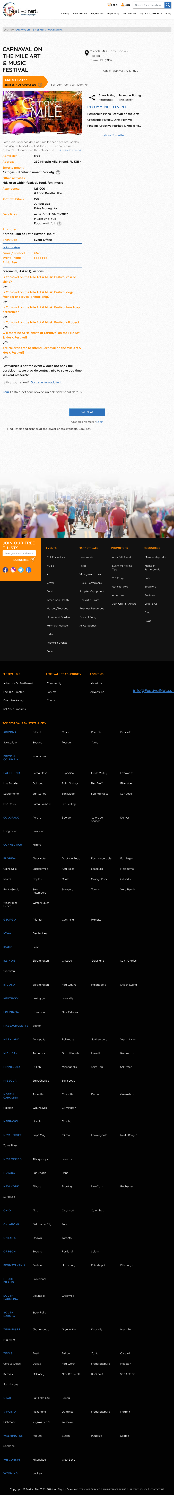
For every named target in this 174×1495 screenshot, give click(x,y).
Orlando (125, 879)
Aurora (37, 817)
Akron (36, 1210)
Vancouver (39, 756)
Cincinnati (68, 1210)
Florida (9, 858)
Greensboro (127, 1094)
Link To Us (151, 603)
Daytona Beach (71, 858)
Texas (8, 1353)
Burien (66, 1435)
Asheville (38, 1094)
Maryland (11, 1039)
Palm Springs (70, 783)
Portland (67, 1251)
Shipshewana (128, 984)
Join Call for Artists (124, 603)
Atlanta (37, 919)
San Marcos (10, 1384)
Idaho (8, 947)
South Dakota (9, 1314)
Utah (7, 1398)
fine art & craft (89, 600)
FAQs (148, 620)
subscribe (21, 560)
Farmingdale (99, 1135)
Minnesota (11, 1067)
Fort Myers (127, 858)
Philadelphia (99, 1265)
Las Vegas (39, 1172)
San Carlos (39, 793)
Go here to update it (46, 382)
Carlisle (37, 1265)
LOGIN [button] (114, 5)
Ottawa (37, 1238)
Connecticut (13, 844)
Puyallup (96, 1435)
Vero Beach (127, 889)
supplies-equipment (92, 591)
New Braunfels (71, 1374)
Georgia (9, 919)
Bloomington (41, 960)
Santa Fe (67, 1159)
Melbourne (127, 868)
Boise (36, 947)
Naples (37, 879)
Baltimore (68, 1039)
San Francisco (100, 793)
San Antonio (127, 1374)
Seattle (124, 1435)
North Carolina (10, 1095)
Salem (95, 1251)
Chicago (67, 960)
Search (51, 651)
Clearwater (40, 858)
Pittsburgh (126, 1265)
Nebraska (11, 1121)
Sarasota (67, 889)
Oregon (9, 1251)
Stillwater (126, 1067)
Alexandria (39, 1411)
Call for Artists (56, 557)
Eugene (37, 1251)
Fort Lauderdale (101, 858)
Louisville (67, 998)
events (65, 13)
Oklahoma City (42, 1224)
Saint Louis (68, 1080)
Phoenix (96, 732)
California (12, 773)
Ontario (9, 1238)
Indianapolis (98, 984)
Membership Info (155, 557)
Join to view (11, 247)
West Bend (68, 1459)
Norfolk (125, 1411)
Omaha (66, 1121)
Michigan (10, 1053)
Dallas (37, 1363)
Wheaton (9, 971)
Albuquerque (41, 1159)
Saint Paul (97, 1067)
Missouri (10, 1080)
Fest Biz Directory (14, 691)
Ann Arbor (39, 1053)
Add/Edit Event (121, 557)
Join (6, 392)
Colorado (11, 817)
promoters (97, 13)
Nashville (9, 1339)
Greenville (68, 1295)
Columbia (39, 1295)
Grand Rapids (70, 1053)
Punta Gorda (11, 889)
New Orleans (70, 1012)
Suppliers (150, 586)
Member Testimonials (152, 567)
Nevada (9, 1172)
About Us (97, 674)
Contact (52, 700)
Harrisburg (68, 1265)
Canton (95, 1353)
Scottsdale (10, 742)
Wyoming (10, 1473)
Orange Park (99, 879)
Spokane (9, 1446)
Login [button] (99, 421)
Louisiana (11, 1012)
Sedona (37, 742)
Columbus (97, 1210)
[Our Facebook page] (5, 570)
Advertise (118, 595)
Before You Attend (114, 135)
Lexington (39, 998)
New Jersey (12, 1135)
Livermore (126, 773)
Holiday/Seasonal (58, 608)
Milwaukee (39, 1459)
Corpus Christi (12, 1363)
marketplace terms (114, 1489)
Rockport (97, 1374)
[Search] (167, 5)
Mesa (65, 732)
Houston (125, 1363)
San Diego (68, 793)
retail (83, 565)
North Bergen (128, 1135)
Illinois (9, 960)
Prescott (125, 732)
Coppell (125, 1353)
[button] (40, 84)
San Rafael (10, 804)
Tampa (95, 889)
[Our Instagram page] (13, 570)
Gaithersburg (99, 1039)
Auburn (37, 1435)
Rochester (126, 1186)
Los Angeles (11, 783)
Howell (95, 1053)
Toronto (67, 1238)
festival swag (88, 617)
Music (50, 565)
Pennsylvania (14, 1265)
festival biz (129, 13)
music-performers (91, 582)
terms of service (89, 1489)
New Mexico (12, 1159)
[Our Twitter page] (21, 570)
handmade (86, 557)
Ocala (65, 879)
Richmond (9, 1422)
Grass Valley (99, 773)
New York (11, 1186)
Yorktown (68, 1422)
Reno (65, 1172)
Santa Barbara (42, 804)
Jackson (38, 1473)
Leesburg (97, 868)
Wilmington (69, 1107)
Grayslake (97, 960)
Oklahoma (11, 1224)
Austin (36, 1353)
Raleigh (8, 1107)
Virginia (9, 1411)
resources (113, 13)
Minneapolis (69, 1067)
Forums (51, 691)
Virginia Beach (41, 1422)
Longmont (9, 831)
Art (49, 574)
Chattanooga (41, 1329)
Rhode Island (8, 1280)
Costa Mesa (40, 773)
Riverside (126, 783)
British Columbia (10, 757)
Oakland (38, 783)
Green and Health (58, 600)
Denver (124, 817)
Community (54, 683)
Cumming (68, 919)
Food (50, 591)
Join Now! (87, 412)
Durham (96, 1094)
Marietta (96, 919)
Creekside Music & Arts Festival (110, 120)
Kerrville (8, 1374)
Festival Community (151, 13)
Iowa (7, 933)
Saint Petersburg (40, 891)
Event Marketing (13, 700)
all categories (88, 625)
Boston (37, 1025)
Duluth (37, 1067)
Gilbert (37, 732)
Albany (37, 1186)
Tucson (66, 742)
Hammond (39, 1012)
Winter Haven (41, 902)
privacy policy (138, 1489)
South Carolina (10, 1297)
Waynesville (40, 1107)
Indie (50, 634)
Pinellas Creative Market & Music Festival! (114, 126)
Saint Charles (128, 960)
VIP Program (120, 578)
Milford (37, 844)
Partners (150, 595)
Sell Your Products (14, 709)
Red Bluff (97, 783)
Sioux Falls (39, 1312)
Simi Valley (69, 804)
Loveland (38, 831)
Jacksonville (40, 868)
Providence (40, 1279)
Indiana (9, 984)
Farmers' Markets (57, 625)
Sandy (66, 1398)
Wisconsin (11, 1459)
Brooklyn (67, 1186)
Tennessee (11, 1329)
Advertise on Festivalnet (18, 683)
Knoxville (96, 1329)
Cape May (39, 1135)
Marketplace (80, 13)
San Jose (126, 793)
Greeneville (69, 1329)
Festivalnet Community (63, 674)
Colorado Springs (97, 819)
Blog (168, 13)
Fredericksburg (100, 1363)
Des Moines (40, 933)
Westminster (128, 1039)
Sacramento (11, 793)
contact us (157, 1489)
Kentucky (11, 998)
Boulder (67, 817)
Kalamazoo (127, 1053)
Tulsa (65, 1224)
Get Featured (120, 586)
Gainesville (10, 868)
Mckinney (38, 1374)
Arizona (9, 732)
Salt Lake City (41, 1398)
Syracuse (9, 1196)
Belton (66, 1353)
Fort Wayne (69, 984)
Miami (7, 879)
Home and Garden (58, 617)
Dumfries (67, 1411)
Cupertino (68, 773)
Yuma (94, 742)
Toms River (10, 1145)
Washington (13, 1435)
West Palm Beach (10, 904)
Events (51, 548)
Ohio (7, 1210)
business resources (92, 608)
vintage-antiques (90, 574)
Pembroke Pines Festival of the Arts (113, 114)
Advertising (97, 691)
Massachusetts (14, 1025)
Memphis (126, 1329)
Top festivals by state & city (24, 723)
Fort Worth (68, 1363)
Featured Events (57, 642)
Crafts (51, 582)
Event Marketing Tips (122, 567)
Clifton (66, 1135)
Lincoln (37, 1121)
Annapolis (39, 1039)
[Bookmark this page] (28, 570)
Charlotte (67, 1094)
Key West (68, 868)
